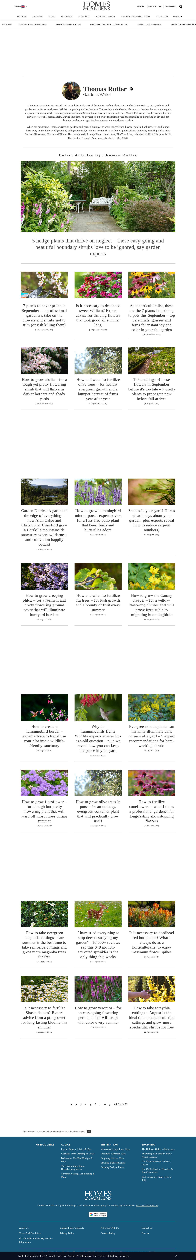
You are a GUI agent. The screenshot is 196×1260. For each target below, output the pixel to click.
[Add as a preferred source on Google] (98, 1214)
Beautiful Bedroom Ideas (113, 1153)
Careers (145, 1233)
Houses (22, 17)
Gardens (37, 17)
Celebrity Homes (105, 17)
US (89, 1131)
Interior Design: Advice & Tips (76, 1149)
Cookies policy (108, 1233)
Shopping (83, 17)
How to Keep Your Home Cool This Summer (108, 24)
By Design (162, 17)
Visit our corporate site (147, 1205)
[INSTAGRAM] (131, 89)
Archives (121, 1104)
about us (24, 1228)
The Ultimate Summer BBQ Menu (32, 24)
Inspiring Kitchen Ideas (112, 1158)
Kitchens (66, 17)
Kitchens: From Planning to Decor (77, 1153)
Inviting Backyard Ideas (113, 1167)
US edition (86, 1256)
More (177, 17)
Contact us (146, 1228)
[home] (13, 17)
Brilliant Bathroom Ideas (113, 1162)
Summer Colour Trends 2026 (149, 24)
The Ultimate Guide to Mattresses (158, 1149)
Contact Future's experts (72, 1228)
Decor (52, 17)
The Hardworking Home (136, 17)
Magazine (170, 6)
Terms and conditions (30, 1233)
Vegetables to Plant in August (68, 24)
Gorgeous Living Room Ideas (115, 1149)
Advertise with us (110, 1228)
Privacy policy (67, 1233)
